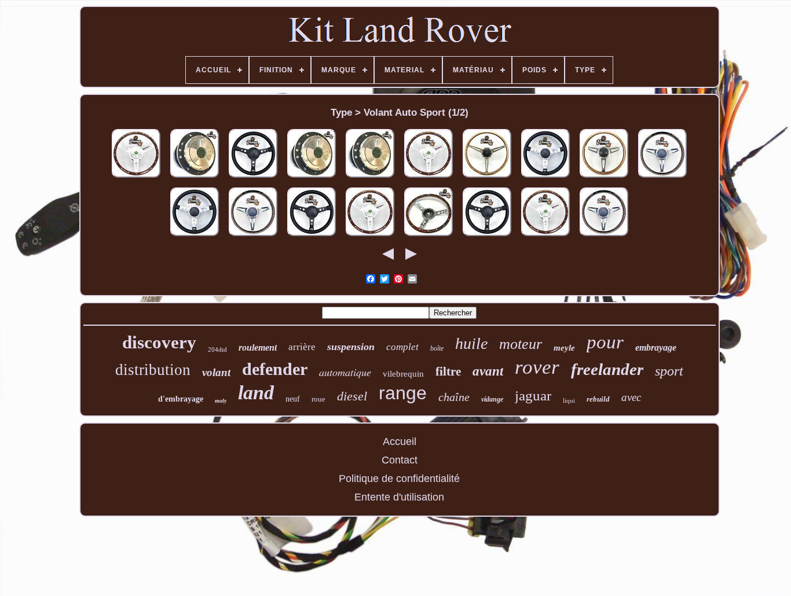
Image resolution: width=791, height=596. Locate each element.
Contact (400, 460)
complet (402, 346)
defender (274, 368)
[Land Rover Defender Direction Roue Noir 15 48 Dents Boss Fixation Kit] (253, 177)
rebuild (598, 399)
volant (216, 372)
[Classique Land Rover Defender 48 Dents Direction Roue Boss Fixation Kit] (194, 177)
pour (605, 342)
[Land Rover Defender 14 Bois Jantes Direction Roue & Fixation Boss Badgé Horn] (428, 177)
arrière (302, 346)
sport (669, 370)
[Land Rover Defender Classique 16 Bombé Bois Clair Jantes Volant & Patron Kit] (487, 177)
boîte (437, 348)
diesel (352, 396)
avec (631, 397)
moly (220, 401)
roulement (258, 347)
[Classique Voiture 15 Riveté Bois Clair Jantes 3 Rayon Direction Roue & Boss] (604, 177)
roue (318, 399)
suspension (351, 346)
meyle (564, 347)
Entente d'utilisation (399, 497)
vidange (492, 399)
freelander (607, 369)
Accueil (399, 441)
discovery (159, 342)
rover (537, 367)
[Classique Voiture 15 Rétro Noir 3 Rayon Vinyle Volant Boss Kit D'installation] (311, 236)
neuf (292, 399)
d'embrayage (180, 399)
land (256, 392)
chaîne (454, 397)
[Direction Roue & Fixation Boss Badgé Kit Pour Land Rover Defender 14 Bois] (136, 177)
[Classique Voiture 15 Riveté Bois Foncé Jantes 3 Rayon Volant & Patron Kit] (428, 236)
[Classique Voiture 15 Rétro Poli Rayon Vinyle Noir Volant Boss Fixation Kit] (545, 177)
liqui (569, 400)
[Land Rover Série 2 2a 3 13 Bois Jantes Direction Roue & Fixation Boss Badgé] (370, 236)
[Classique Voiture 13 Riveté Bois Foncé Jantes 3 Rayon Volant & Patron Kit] (662, 177)
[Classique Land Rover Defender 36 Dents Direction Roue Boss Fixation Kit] (311, 177)
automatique (345, 372)
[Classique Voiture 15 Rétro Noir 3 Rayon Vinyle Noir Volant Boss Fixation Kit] (487, 236)
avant (488, 371)
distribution (153, 369)
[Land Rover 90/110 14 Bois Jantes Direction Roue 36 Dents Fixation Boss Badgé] (545, 236)
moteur (520, 344)
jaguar (533, 395)
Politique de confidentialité (399, 478)
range (403, 392)
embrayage (655, 347)
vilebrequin (403, 373)
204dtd (217, 349)
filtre (448, 371)
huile (471, 343)
